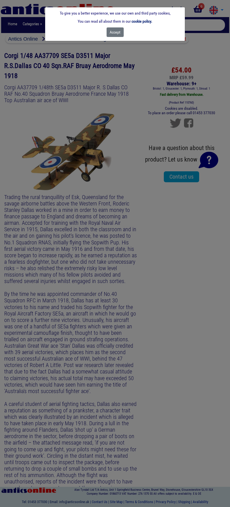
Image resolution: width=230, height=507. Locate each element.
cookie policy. (142, 21)
